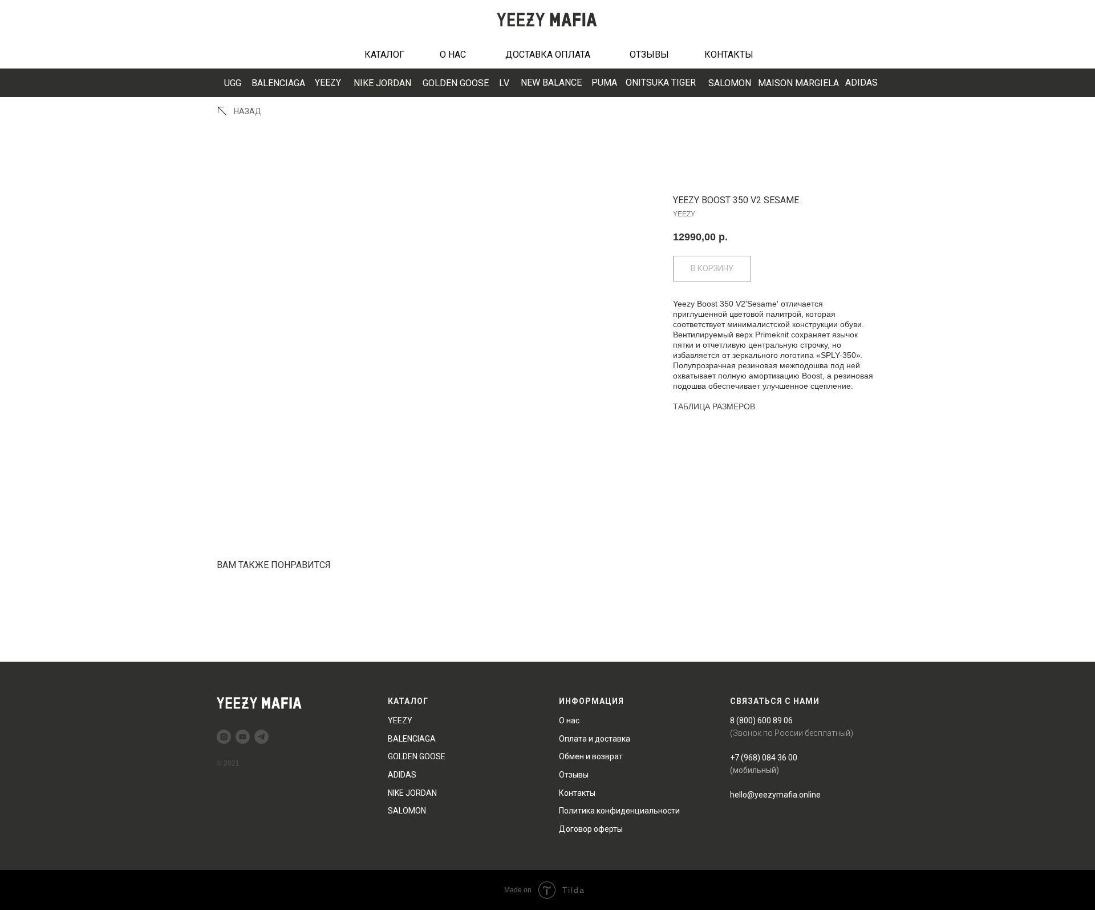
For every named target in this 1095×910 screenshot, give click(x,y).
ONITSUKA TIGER (661, 82)
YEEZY (328, 82)
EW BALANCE (551, 82)
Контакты (577, 793)
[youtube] (243, 737)
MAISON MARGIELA (798, 83)
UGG (232, 83)
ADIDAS (861, 82)
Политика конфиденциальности (619, 810)
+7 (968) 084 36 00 (763, 757)
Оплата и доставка (594, 738)
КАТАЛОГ (384, 54)
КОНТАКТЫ (728, 54)
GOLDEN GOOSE (456, 83)
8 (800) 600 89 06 (761, 720)
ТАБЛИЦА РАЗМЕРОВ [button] (714, 406)
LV (504, 83)
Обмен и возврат (591, 756)
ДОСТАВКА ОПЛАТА (547, 54)
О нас (569, 720)
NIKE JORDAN (382, 83)
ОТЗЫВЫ (649, 54)
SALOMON (729, 83)
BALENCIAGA (278, 83)
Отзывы (574, 774)
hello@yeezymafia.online (775, 794)
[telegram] (261, 737)
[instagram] (224, 737)
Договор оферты (591, 829)
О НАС (453, 54)
